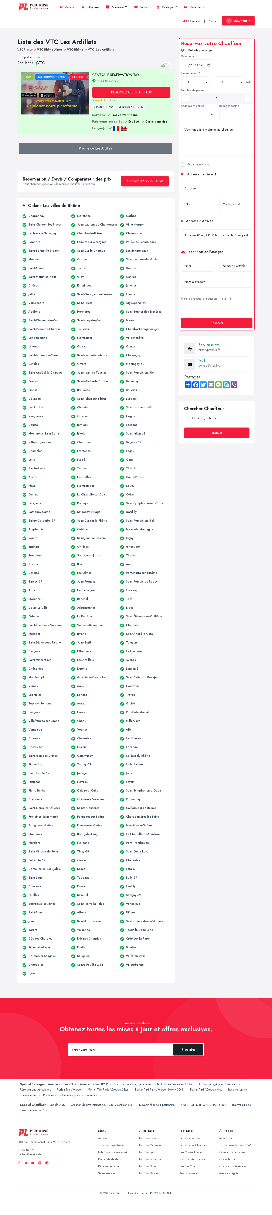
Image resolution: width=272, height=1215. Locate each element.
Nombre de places (192, 90)
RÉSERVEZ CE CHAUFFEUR (131, 92)
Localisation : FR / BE (131, 107)
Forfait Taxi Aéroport (69, 1089)
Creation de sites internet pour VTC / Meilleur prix (102, 1105)
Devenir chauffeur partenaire (157, 1105)
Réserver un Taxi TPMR (93, 1084)
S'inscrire (188, 1049)
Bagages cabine (229, 106)
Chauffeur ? (241, 21)
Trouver (216, 433)
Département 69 (30, 57)
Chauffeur (195, 7)
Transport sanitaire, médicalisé (132, 1084)
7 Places (99, 107)
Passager (168, 7)
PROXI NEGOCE (161, 1193)
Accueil (69, 7)
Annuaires (117, 7)
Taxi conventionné (198, 164)
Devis (212, 21)
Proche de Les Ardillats (96, 148)
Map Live (93, 7)
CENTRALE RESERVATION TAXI (116, 77)
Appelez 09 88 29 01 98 (144, 181)
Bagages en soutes (192, 106)
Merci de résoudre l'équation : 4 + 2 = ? (206, 298)
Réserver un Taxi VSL (61, 1084)
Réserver (194, 21)
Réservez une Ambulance (35, 1089)
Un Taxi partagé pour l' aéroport (218, 1084)
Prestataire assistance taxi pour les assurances (70, 1095)
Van (111, 107)
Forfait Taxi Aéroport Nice (206, 1089)
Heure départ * (190, 73)
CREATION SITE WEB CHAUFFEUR (203, 1105)
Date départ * (189, 56)
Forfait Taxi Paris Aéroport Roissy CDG (159, 1089)
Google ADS (56, 1105)
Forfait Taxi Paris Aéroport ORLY (108, 1089)
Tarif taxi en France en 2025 (174, 1084)
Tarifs (143, 7)
